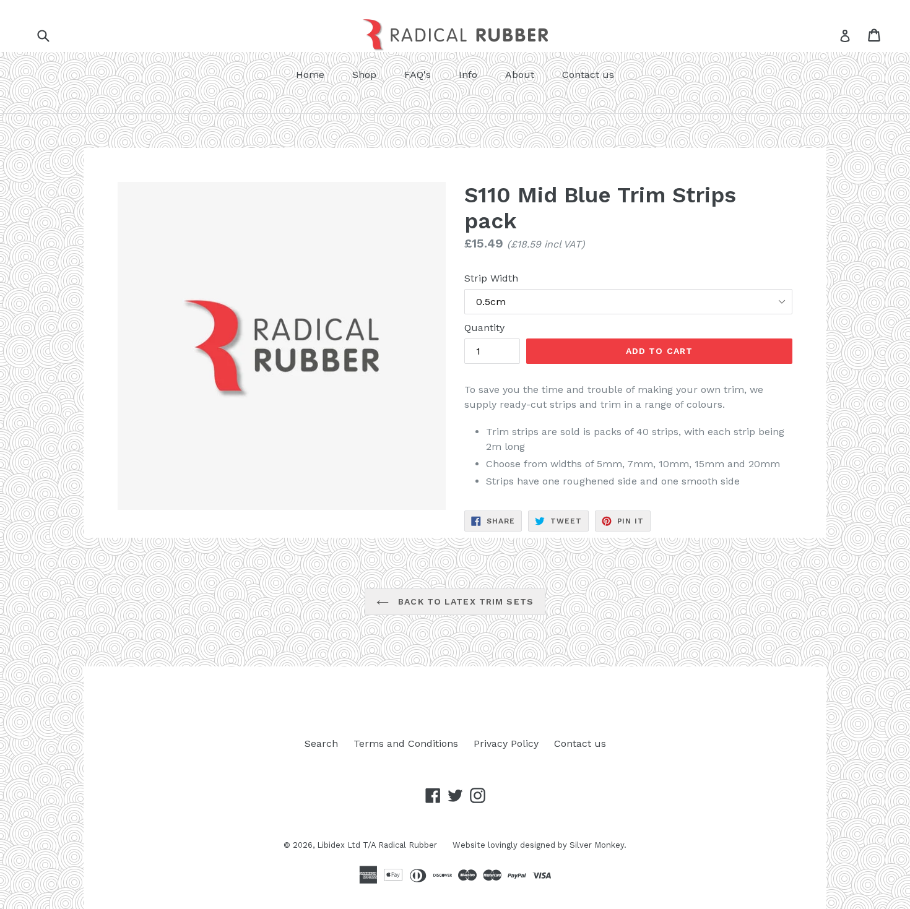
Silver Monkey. (598, 845)
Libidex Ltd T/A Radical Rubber (377, 845)
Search (321, 743)
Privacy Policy (506, 743)
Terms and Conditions (405, 743)
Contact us (588, 74)
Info (468, 74)
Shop (364, 74)
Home (310, 74)
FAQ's (417, 74)
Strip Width (491, 278)
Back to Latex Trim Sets (464, 601)
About (519, 74)
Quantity (484, 328)
